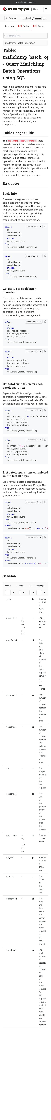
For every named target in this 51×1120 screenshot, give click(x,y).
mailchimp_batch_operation (20, 43)
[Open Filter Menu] (13, 592)
